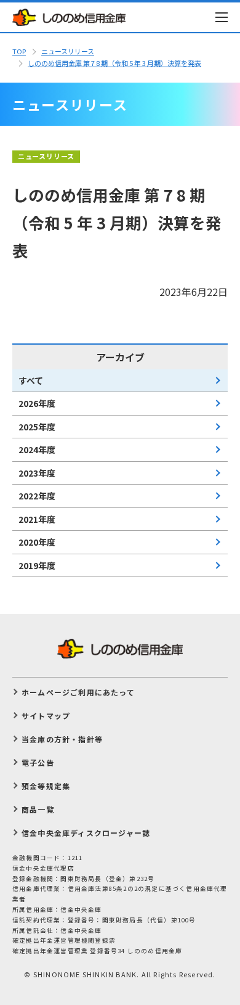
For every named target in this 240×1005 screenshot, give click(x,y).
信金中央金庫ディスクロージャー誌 (86, 832)
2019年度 (36, 565)
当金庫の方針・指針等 (62, 739)
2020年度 (36, 542)
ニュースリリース (67, 51)
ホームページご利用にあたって (78, 692)
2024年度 (36, 449)
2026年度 (36, 403)
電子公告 (38, 762)
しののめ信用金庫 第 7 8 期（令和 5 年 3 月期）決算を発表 (114, 63)
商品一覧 (38, 809)
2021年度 (36, 519)
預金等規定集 (46, 786)
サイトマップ (46, 715)
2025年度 (36, 426)
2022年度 (36, 496)
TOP (19, 51)
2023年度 (36, 473)
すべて (30, 380)
